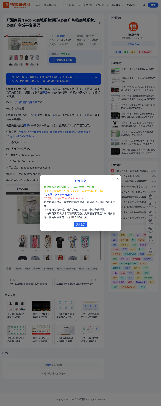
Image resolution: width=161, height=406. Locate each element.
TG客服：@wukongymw (58, 194)
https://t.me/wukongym (69, 198)
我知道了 (80, 224)
